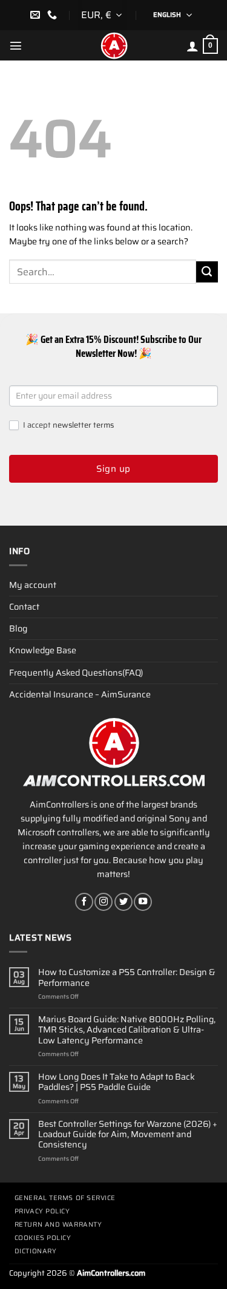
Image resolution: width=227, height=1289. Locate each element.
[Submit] (207, 272)
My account (32, 585)
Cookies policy (43, 1238)
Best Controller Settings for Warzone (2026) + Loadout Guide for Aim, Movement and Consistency (127, 1134)
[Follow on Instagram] (103, 902)
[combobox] (102, 15)
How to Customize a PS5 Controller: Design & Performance (126, 977)
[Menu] (15, 45)
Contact (24, 606)
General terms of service (65, 1198)
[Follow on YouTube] (143, 902)
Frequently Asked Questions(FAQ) (76, 672)
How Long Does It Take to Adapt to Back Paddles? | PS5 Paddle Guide (116, 1082)
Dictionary (36, 1251)
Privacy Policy (42, 1211)
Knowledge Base (42, 650)
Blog (18, 628)
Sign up (113, 469)
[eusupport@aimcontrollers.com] (36, 15)
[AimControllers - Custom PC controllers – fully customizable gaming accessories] (114, 45)
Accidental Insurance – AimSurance (80, 694)
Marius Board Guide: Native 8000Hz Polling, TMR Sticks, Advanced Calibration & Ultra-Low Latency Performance (126, 1030)
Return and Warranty (58, 1224)
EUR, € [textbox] (96, 14)
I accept (67, 425)
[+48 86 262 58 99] (53, 15)
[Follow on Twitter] (123, 902)
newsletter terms (83, 425)
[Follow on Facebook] (84, 902)
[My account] (192, 46)
